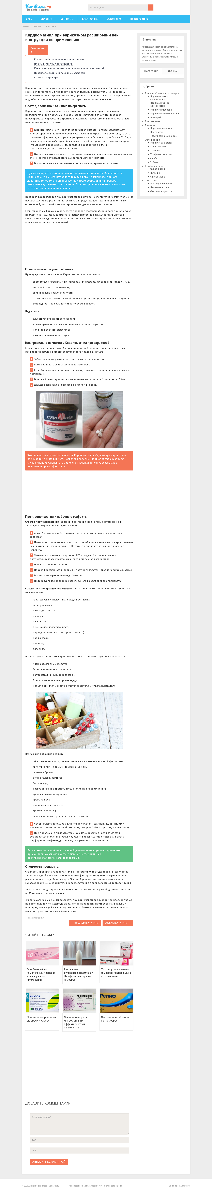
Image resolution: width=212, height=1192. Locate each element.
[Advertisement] (79, 247)
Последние (151, 71)
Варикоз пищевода (161, 109)
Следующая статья (117, 922)
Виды (29, 18)
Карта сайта (184, 1186)
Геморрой (155, 117)
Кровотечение (158, 146)
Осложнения (113, 18)
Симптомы (67, 18)
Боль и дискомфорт (161, 183)
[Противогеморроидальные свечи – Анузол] (42, 1000)
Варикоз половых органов (165, 113)
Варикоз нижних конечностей (159, 104)
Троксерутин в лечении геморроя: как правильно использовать (116, 973)
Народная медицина (161, 128)
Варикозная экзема (161, 142)
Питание (155, 172)
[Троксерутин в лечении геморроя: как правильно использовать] (116, 952)
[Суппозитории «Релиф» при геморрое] (116, 1000)
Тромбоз (155, 150)
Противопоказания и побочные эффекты (59, 72)
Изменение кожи (159, 187)
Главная (25, 26)
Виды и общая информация (162, 93)
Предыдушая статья (86, 922)
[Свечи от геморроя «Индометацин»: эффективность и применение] (79, 1000)
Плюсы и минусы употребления (53, 63)
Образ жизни (157, 169)
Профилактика (139, 18)
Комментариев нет (35, 918)
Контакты (173, 1186)
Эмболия (155, 162)
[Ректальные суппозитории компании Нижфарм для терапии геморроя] (79, 952)
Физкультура (157, 176)
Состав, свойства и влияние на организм (59, 59)
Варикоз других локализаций (159, 97)
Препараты (50, 26)
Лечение (46, 18)
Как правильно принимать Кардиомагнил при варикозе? (69, 68)
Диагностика (90, 18)
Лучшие (173, 71)
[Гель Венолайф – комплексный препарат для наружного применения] (42, 952)
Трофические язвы (161, 154)
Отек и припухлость (161, 191)
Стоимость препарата (47, 77)
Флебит (154, 158)
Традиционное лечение (163, 136)
